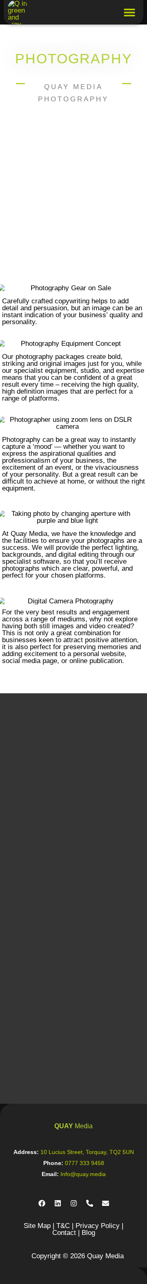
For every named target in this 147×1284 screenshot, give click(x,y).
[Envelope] (105, 1203)
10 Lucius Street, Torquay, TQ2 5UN (87, 1152)
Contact (64, 1233)
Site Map (37, 1226)
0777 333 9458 (84, 1163)
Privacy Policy (98, 1226)
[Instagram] (73, 1203)
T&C (63, 1226)
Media (73, 1126)
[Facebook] (42, 1203)
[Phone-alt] (89, 1203)
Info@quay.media (83, 1174)
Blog (88, 1233)
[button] (129, 12)
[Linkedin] (58, 1203)
